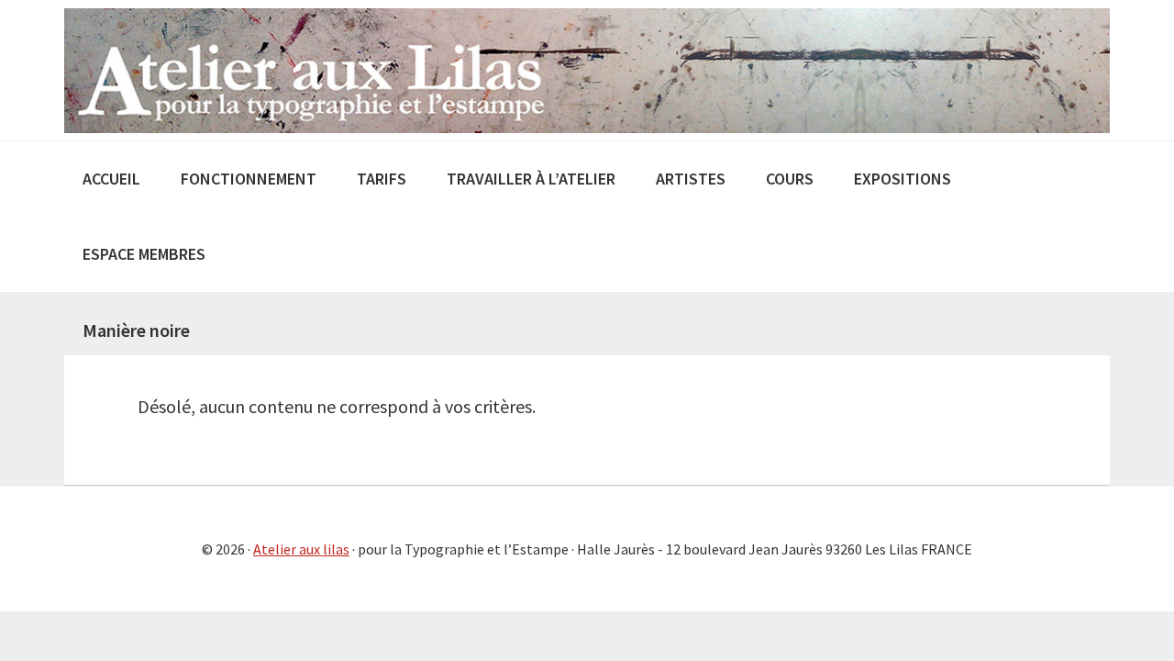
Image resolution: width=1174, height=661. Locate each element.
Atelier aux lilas (301, 549)
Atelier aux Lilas (587, 70)
